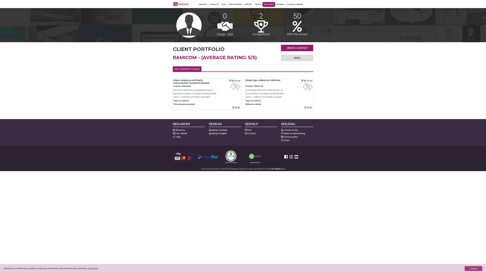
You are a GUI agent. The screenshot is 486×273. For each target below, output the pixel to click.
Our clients (181, 133)
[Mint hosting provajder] (255, 156)
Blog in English (219, 133)
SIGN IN (258, 4)
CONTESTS (202, 4)
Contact (251, 133)
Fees (286, 140)
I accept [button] (473, 268)
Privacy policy (290, 136)
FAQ (249, 130)
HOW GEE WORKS (235, 4)
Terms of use (291, 130)
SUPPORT (248, 4)
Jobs (178, 136)
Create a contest (297, 48)
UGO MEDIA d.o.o (278, 169)
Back (297, 57)
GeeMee (213, 4)
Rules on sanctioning (294, 133)
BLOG (224, 4)
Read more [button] (93, 268)
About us (180, 130)
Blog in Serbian (219, 130)
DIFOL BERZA (269, 4)
